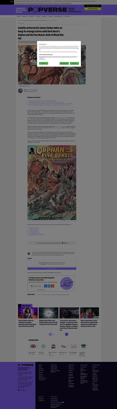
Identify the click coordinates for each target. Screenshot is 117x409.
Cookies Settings (43, 63)
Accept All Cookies (74, 63)
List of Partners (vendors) (42, 59)
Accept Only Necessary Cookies (64, 63)
